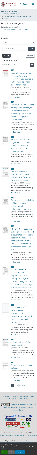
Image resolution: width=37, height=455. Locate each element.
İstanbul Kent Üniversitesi (10, 396)
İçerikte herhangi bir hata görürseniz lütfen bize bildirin (18, 435)
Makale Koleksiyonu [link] (24, 16)
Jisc (29, 399)
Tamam (4, 452)
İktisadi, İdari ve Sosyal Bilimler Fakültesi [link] (13, 14)
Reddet (11, 452)
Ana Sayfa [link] (4, 11)
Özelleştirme (20, 452)
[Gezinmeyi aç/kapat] (33, 4)
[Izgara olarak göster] (8, 56)
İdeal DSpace (27, 441)
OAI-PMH (23, 399)
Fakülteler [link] (14, 11)
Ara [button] (31, 49)
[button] (8, 4)
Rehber (16, 399)
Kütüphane (24, 396)
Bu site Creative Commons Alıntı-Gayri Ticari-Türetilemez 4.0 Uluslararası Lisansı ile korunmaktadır (19, 407)
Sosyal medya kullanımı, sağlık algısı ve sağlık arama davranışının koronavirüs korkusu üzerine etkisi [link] (21, 145)
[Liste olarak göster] (4, 56)
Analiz (31, 56)
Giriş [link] (26, 4)
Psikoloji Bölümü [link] (9, 16)
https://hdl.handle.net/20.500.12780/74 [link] (15, 29)
